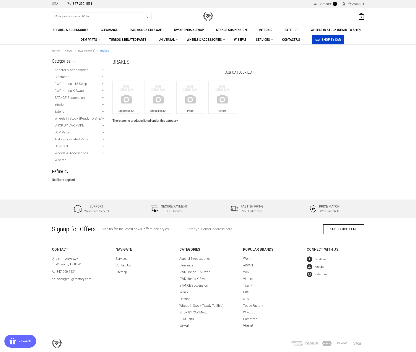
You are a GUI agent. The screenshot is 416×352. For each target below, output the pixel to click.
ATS (246, 299)
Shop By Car (331, 39)
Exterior (291, 30)
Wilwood (249, 312)
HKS (246, 292)
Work (246, 258)
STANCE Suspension (231, 30)
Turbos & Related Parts (128, 39)
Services (263, 39)
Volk (246, 272)
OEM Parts (89, 39)
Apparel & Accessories (70, 30)
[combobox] (102, 16)
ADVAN (248, 265)
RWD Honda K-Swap (189, 30)
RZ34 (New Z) (86, 50)
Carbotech (250, 319)
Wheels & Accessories (205, 39)
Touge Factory (253, 305)
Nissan (69, 50)
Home (56, 50)
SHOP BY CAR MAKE (69, 125)
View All (248, 326)
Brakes (104, 50)
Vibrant (248, 279)
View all (184, 326)
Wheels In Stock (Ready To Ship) (336, 30)
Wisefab (240, 39)
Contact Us (291, 39)
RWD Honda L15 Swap (146, 30)
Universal (167, 39)
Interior (266, 30)
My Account (356, 3)
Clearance (109, 30)
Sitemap (121, 272)
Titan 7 (247, 285)
